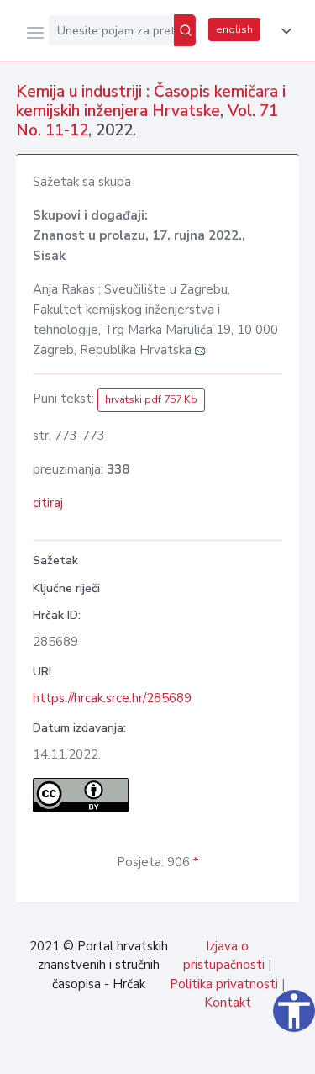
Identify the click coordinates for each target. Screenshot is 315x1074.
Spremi (177, 1052)
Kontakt (227, 1002)
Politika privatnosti (224, 984)
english (234, 29)
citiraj (48, 503)
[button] (283, 31)
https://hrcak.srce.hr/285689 (112, 698)
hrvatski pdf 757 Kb (151, 399)
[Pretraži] (185, 30)
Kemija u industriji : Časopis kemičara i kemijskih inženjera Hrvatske (151, 101)
